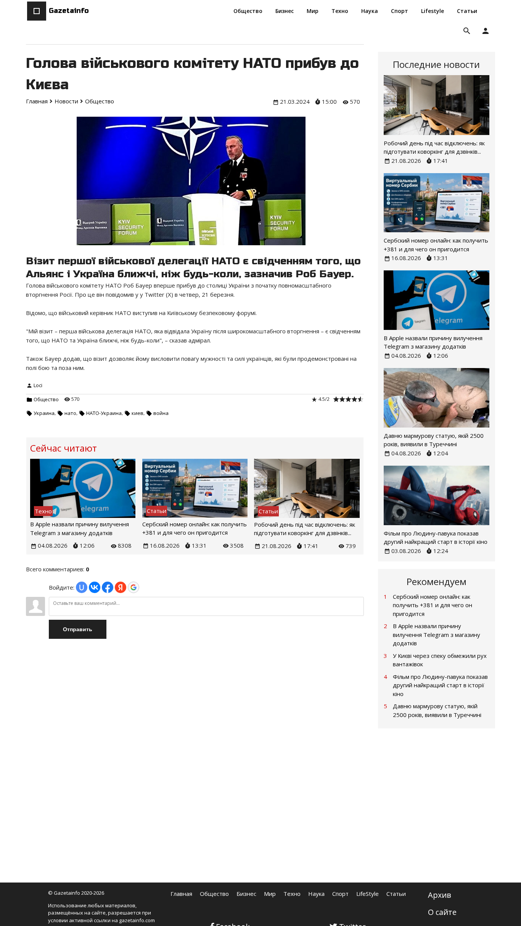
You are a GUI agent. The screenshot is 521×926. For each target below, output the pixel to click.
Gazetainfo (69, 10)
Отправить (77, 629)
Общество (46, 399)
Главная (181, 893)
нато (70, 413)
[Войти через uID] (81, 587)
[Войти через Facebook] (107, 587)
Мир (270, 893)
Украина (44, 413)
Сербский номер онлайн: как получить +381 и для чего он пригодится (432, 605)
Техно (292, 893)
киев (137, 413)
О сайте (442, 912)
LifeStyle (367, 893)
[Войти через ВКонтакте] (94, 587)
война (161, 413)
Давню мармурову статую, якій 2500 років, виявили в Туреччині (437, 710)
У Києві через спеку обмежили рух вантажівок (440, 660)
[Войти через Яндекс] (120, 587)
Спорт (340, 893)
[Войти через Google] (133, 587)
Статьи (396, 893)
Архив (439, 895)
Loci (38, 385)
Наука (316, 893)
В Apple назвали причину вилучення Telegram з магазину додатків (436, 634)
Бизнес (246, 893)
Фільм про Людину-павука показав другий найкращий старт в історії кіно (440, 685)
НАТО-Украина (104, 413)
